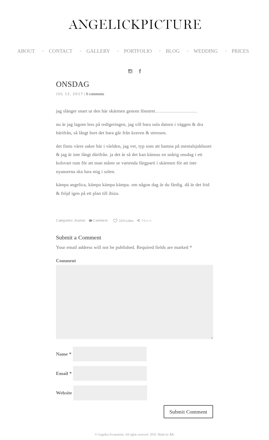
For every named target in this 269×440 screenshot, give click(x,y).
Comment (99, 220)
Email (64, 373)
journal (79, 220)
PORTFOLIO (138, 51)
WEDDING (206, 51)
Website (64, 392)
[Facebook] (140, 71)
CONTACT (61, 51)
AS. (171, 434)
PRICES (240, 51)
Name (63, 354)
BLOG (173, 51)
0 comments (95, 94)
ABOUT (26, 51)
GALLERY (98, 51)
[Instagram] (130, 71)
